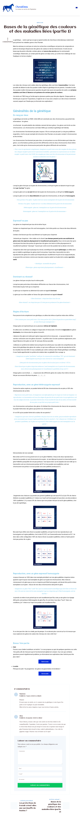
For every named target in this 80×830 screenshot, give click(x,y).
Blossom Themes (46, 827)
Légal (71, 827)
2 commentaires (7, 40)
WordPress (58, 827)
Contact (75, 827)
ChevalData (22, 6)
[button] (44, 662)
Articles (40, 22)
